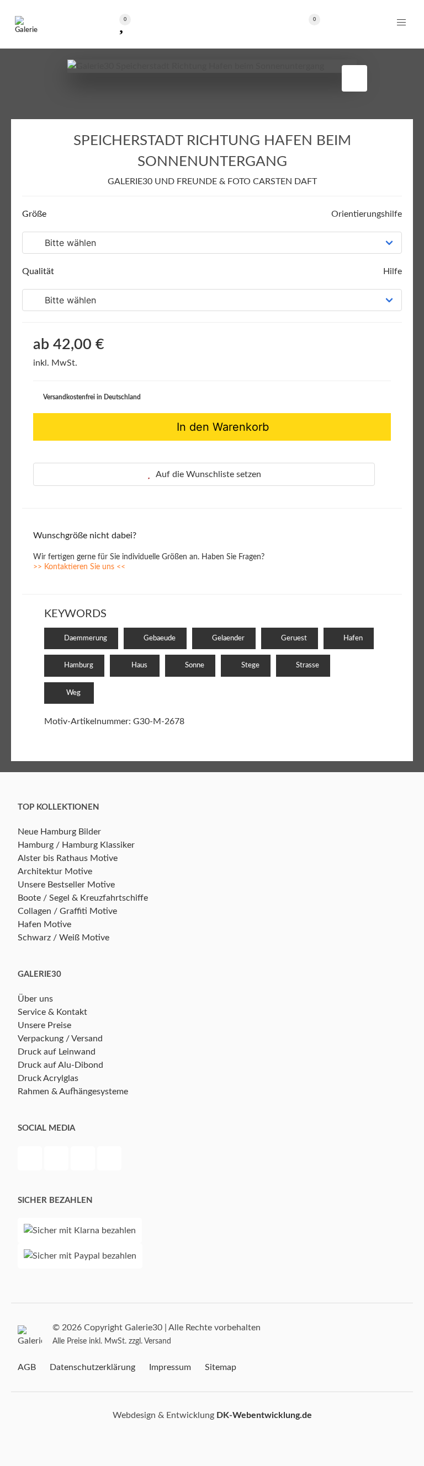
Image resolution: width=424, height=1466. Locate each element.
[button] (401, 22)
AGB (27, 1367)
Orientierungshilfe (365, 214)
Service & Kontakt (52, 1012)
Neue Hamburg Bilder (59, 831)
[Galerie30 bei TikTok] (109, 1159)
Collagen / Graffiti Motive (67, 911)
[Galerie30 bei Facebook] (31, 1159)
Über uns (35, 998)
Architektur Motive (55, 871)
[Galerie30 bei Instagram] (84, 1159)
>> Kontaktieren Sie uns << (79, 567)
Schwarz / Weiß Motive (63, 937)
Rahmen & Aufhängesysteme (73, 1091)
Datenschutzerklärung (92, 1367)
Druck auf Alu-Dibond (60, 1065)
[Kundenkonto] (212, 24)
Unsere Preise (44, 1025)
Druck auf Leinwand (57, 1051)
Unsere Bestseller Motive (66, 884)
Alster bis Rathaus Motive (68, 858)
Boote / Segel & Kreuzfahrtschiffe (83, 897)
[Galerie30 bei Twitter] (57, 1159)
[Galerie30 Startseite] (26, 24)
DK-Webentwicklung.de (264, 1415)
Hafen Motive (44, 924)
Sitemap (220, 1367)
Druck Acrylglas (48, 1078)
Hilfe (391, 271)
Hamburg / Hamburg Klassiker (76, 845)
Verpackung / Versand (60, 1038)
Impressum (170, 1367)
